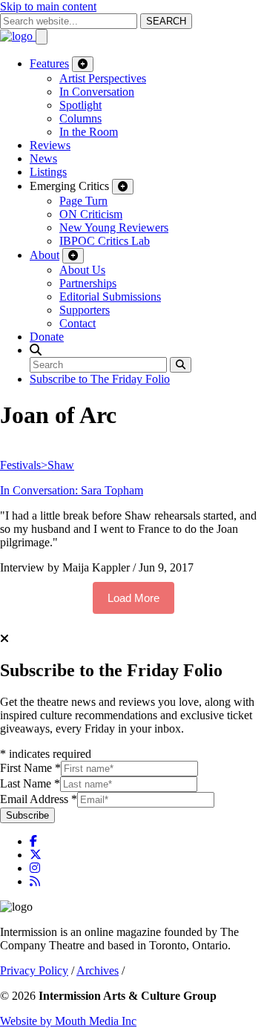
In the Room (88, 131)
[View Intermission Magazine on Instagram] (35, 868)
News (43, 158)
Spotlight (80, 105)
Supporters (84, 310)
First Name (30, 768)
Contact (77, 323)
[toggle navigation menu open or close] (41, 37)
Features (49, 63)
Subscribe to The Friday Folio (100, 379)
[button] (36, 350)
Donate (47, 336)
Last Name (30, 783)
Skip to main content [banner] (48, 6)
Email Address (38, 799)
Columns (80, 118)
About (44, 255)
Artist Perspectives (102, 78)
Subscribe (27, 815)
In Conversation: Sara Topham (71, 490)
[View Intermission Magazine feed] (35, 881)
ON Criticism (90, 214)
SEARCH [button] (166, 21)
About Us (82, 269)
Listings (48, 172)
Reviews (50, 145)
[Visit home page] (18, 36)
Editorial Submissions (110, 296)
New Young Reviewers (113, 227)
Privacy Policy (34, 970)
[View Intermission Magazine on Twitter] (36, 854)
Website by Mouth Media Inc (68, 1021)
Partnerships (87, 283)
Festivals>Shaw (37, 465)
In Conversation (96, 91)
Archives (97, 970)
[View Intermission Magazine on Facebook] (33, 841)
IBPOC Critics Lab (104, 241)
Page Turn (83, 200)
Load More (133, 598)
